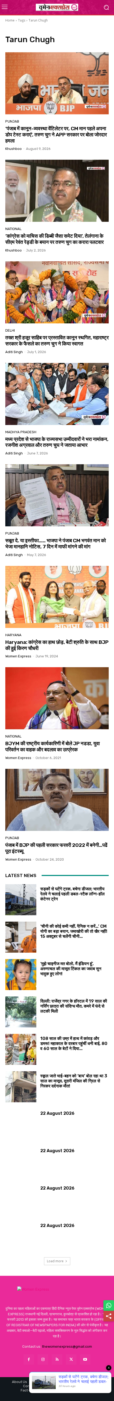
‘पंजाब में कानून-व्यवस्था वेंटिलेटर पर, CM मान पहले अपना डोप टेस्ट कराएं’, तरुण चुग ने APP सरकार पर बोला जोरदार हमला (56, 134)
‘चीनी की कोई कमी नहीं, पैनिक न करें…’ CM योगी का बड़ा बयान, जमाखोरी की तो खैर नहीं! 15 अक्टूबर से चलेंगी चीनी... (73, 931)
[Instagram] (43, 1359)
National (13, 229)
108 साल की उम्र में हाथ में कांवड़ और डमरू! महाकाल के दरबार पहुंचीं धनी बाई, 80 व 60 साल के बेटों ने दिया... (73, 1043)
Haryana (13, 635)
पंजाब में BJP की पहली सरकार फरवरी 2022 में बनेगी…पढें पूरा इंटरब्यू (56, 848)
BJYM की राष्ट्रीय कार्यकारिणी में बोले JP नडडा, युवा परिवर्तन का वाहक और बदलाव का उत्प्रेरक (52, 746)
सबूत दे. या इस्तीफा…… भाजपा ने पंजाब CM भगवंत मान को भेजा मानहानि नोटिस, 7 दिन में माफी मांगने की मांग (55, 543)
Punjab (12, 121)
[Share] (108, 1316)
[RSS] (57, 1359)
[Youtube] (85, 1359)
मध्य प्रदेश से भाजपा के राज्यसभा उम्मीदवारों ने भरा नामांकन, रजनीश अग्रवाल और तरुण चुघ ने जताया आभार (56, 442)
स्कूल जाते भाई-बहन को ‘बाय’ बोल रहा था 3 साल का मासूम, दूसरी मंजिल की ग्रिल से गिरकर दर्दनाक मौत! (73, 1080)
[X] (71, 1359)
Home (10, 20)
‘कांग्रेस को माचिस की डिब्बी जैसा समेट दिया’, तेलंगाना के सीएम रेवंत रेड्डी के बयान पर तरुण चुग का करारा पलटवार (54, 239)
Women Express (18, 656)
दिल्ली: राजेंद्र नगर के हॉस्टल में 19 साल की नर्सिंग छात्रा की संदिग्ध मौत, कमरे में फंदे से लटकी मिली (73, 1006)
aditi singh (14, 352)
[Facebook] (29, 1359)
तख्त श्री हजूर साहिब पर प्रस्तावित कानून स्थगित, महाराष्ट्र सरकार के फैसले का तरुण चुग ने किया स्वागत (57, 341)
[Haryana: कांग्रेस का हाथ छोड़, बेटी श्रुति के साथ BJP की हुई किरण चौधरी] (57, 597)
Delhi (10, 330)
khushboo (13, 149)
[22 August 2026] (20, 1124)
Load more (55, 1261)
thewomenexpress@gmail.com (67, 1346)
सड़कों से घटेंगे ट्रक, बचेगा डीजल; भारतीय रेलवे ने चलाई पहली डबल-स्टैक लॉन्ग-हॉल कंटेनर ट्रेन (72, 893)
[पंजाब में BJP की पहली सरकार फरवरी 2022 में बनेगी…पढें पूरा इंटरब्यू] (57, 800)
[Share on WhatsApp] (108, 1305)
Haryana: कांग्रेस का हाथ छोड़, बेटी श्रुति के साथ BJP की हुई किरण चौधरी (56, 645)
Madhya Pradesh (20, 432)
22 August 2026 (57, 1113)
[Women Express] (57, 7)
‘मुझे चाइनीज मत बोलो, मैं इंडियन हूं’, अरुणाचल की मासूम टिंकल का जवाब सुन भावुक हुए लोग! (70, 968)
